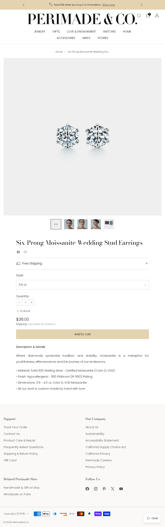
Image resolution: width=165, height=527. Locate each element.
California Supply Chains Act (106, 447)
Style (19, 275)
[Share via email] (25, 252)
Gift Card (10, 460)
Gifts (56, 32)
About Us (92, 427)
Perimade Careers (99, 460)
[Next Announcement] (141, 4)
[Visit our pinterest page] (104, 489)
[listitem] (82, 5)
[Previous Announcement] (23, 4)
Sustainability (95, 434)
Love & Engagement (81, 32)
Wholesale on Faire (17, 494)
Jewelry (39, 32)
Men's (86, 38)
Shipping (21, 324)
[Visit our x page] (112, 489)
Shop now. (108, 4)
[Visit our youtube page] (121, 489)
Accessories (66, 38)
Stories (103, 38)
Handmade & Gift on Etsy (22, 488)
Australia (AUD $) (14, 514)
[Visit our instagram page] (95, 489)
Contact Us (12, 434)
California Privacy (98, 454)
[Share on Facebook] (18, 252)
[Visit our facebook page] (87, 489)
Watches (109, 32)
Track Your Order (15, 427)
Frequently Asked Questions (23, 447)
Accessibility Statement (102, 440)
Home (127, 32)
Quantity (22, 296)
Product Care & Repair (19, 440)
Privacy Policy (95, 467)
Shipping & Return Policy (21, 454)
